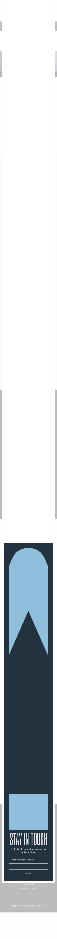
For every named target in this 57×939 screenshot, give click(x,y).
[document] (28, 469)
